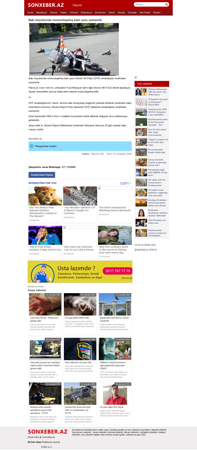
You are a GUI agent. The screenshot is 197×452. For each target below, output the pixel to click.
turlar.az (153, 249)
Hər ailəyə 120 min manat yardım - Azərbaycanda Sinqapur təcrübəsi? (157, 182)
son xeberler (87, 434)
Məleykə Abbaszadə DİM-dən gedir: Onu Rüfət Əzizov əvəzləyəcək (157, 92)
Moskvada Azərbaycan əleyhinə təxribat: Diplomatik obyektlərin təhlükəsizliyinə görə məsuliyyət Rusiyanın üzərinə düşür (151, 213)
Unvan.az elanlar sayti (145, 244)
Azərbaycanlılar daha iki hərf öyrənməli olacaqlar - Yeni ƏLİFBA (158, 122)
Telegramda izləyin (45, 146)
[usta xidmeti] (82, 271)
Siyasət (53, 12)
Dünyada (132, 12)
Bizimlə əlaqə (34, 442)
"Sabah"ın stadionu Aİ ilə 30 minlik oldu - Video (158, 142)
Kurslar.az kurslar (36, 286)
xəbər (42, 87)
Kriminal (74, 12)
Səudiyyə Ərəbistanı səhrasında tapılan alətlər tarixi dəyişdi (157, 202)
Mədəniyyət (86, 12)
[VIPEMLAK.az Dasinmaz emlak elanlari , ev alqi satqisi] (141, 249)
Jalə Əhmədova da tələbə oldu (157, 221)
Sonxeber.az (35, 138)
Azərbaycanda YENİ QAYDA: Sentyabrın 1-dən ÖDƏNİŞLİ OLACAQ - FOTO (157, 112)
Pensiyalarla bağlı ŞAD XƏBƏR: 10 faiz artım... (157, 172)
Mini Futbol (145, 12)
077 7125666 (68, 167)
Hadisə (63, 12)
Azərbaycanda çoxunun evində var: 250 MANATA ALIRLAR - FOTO (157, 233)
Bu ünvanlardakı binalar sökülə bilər (156, 150)
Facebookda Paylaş (42, 175)
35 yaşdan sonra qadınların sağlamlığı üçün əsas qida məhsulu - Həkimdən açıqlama (151, 192)
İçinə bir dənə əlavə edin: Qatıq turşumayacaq (157, 132)
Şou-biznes (100, 12)
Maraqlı (121, 12)
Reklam (157, 12)
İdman (112, 12)
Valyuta (77, 5)
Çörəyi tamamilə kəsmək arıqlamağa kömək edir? (157, 162)
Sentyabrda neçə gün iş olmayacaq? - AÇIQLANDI (158, 102)
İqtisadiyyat (41, 12)
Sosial (30, 12)
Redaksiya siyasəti (51, 442)
